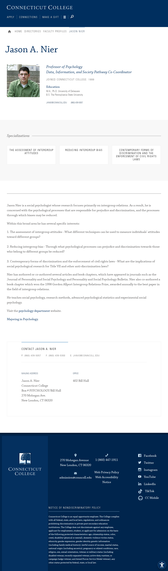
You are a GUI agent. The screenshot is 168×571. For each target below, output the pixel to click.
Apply (10, 17)
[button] (162, 565)
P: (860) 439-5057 (31, 356)
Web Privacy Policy (106, 472)
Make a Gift (50, 17)
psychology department (34, 311)
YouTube (150, 477)
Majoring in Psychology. (23, 319)
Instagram (151, 470)
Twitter (149, 463)
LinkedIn (150, 484)
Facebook (150, 456)
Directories (32, 31)
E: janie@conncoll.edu (85, 356)
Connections (28, 17)
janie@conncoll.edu (56, 103)
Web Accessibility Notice (106, 479)
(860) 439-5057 (77, 103)
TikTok (149, 491)
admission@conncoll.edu (75, 478)
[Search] (75, 17)
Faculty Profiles (55, 31)
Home (10, 32)
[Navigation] (65, 17)
